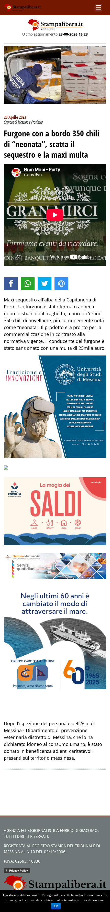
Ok (56, 906)
